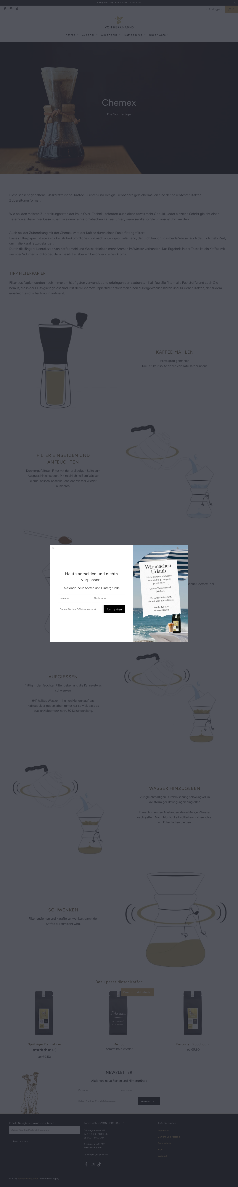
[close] (53, 548)
